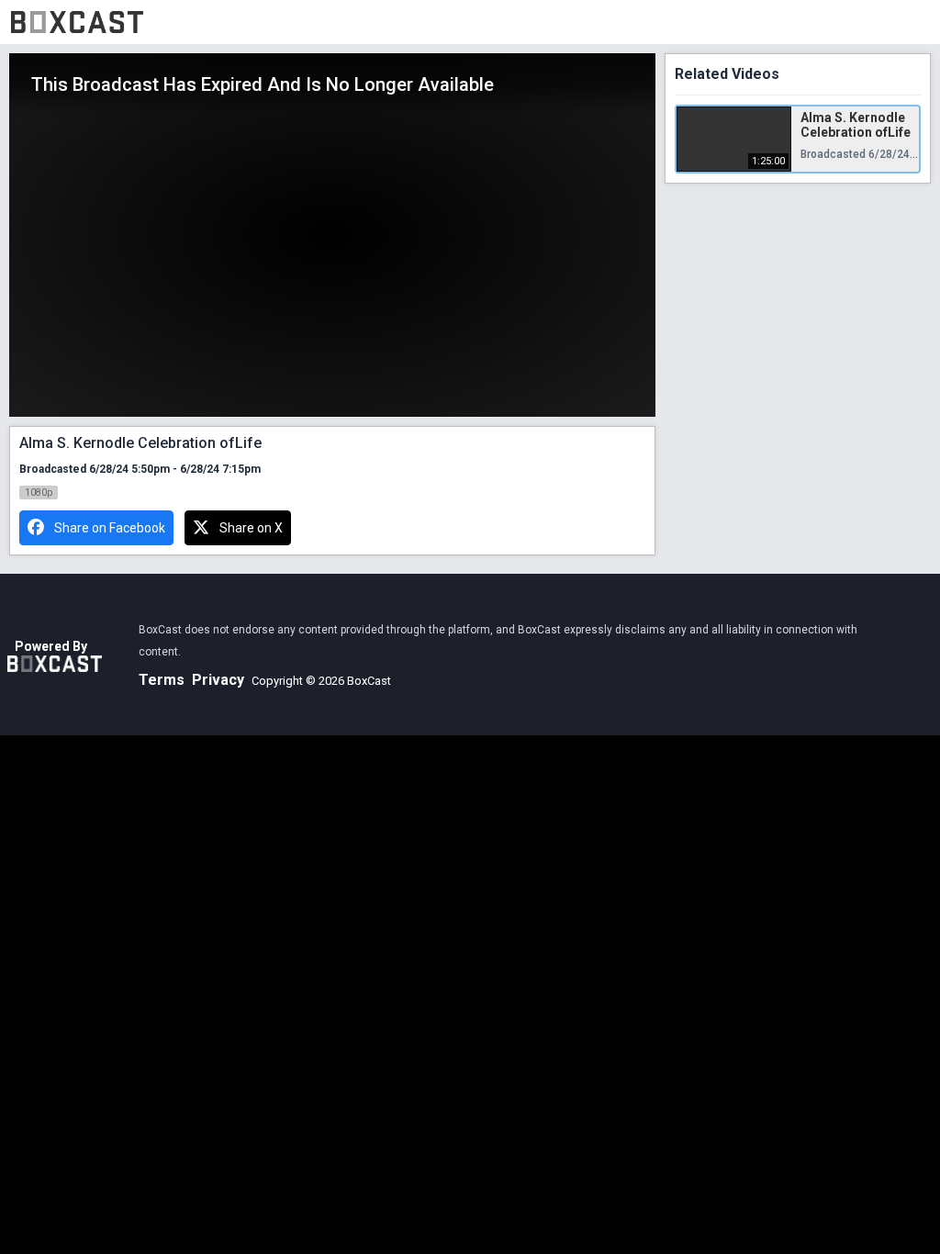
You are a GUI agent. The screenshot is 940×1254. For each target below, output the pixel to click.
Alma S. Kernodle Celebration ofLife (855, 125)
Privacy (218, 680)
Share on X (251, 528)
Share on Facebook (109, 528)
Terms (162, 680)
